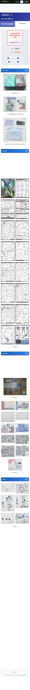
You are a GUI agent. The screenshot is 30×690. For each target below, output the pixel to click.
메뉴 (26, 1)
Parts (20, 62)
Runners (11, 62)
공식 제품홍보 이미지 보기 (15, 42)
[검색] (21, 1)
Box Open (11, 58)
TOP (26, 70)
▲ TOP (15, 672)
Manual (20, 58)
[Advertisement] (15, 8)
